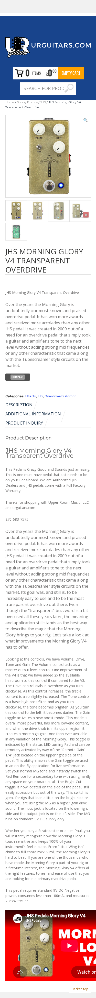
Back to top (80, 989)
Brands (32, 102)
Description (19, 405)
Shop (21, 102)
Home (9, 102)
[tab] (21, 404)
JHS (43, 102)
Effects (30, 396)
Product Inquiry (24, 423)
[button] (85, 120)
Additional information (33, 414)
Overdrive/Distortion (61, 396)
